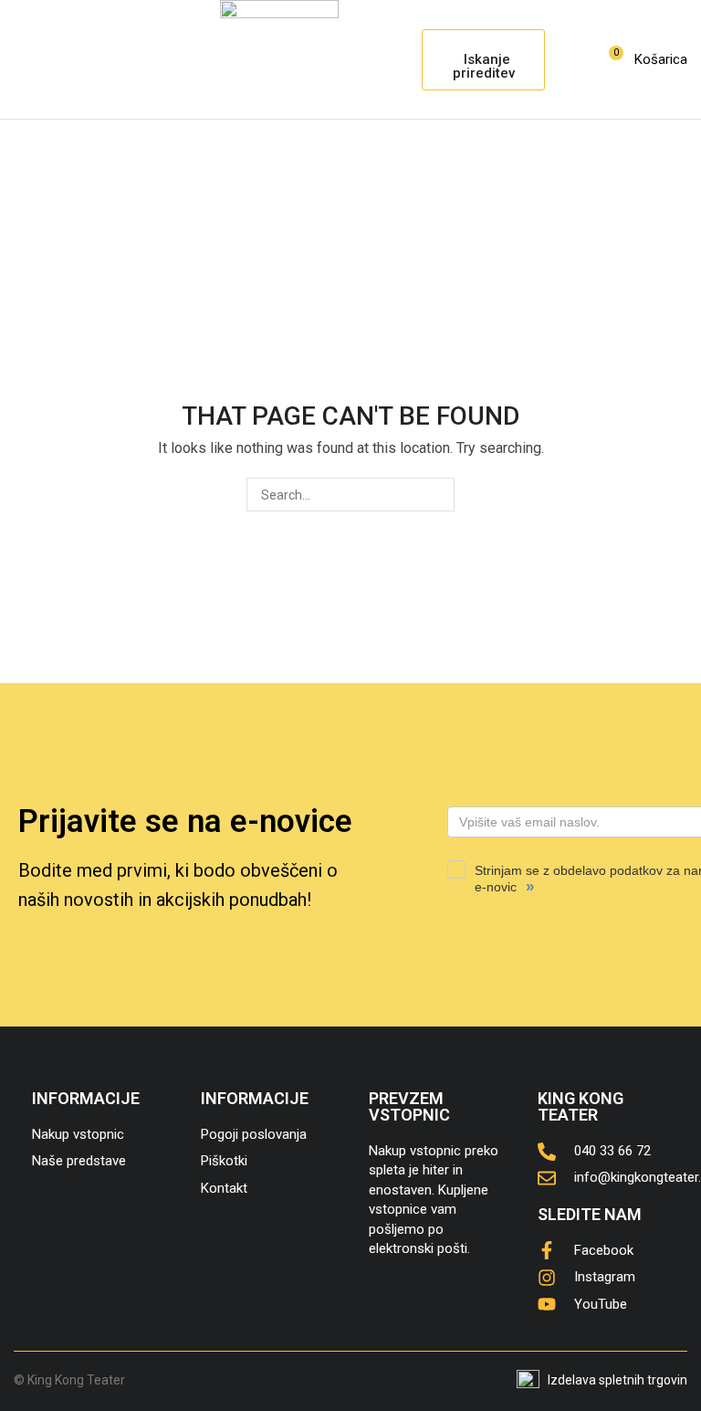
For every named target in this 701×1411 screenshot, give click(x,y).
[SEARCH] (438, 494)
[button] (22, 59)
